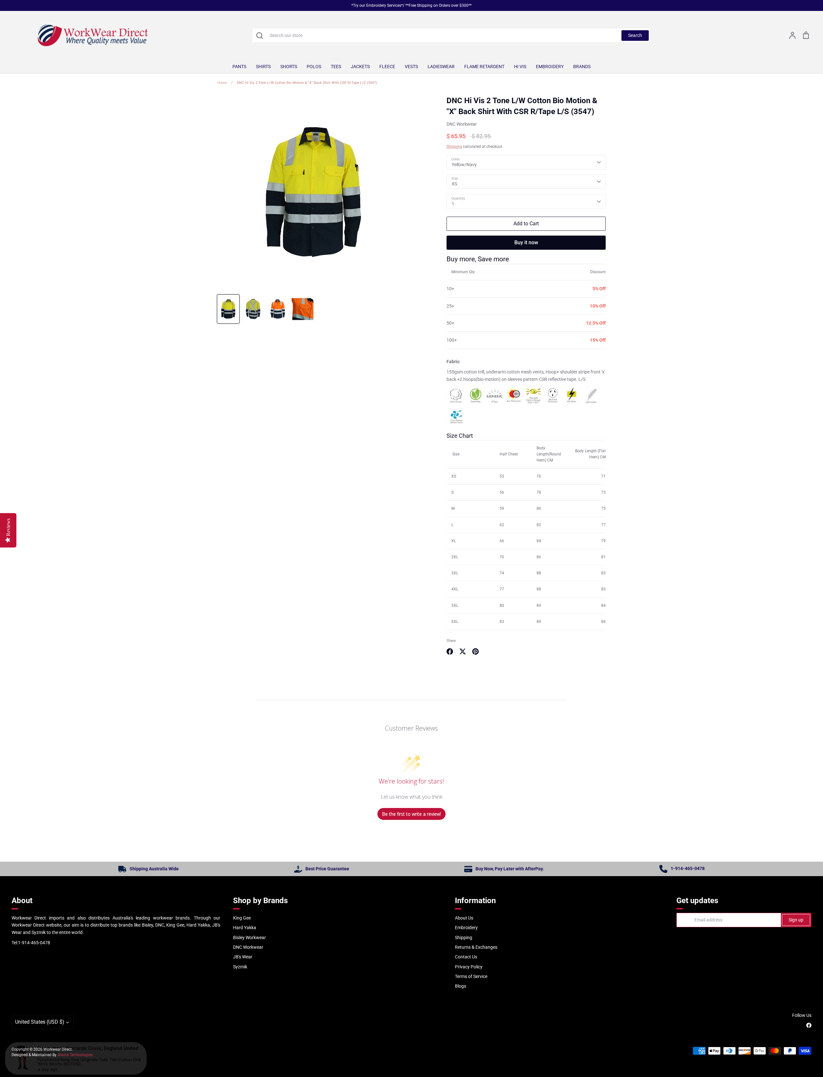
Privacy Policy (469, 966)
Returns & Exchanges (476, 947)
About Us (464, 917)
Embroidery (550, 66)
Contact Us (466, 956)
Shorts (288, 66)
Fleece (387, 66)
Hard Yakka (244, 927)
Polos (314, 66)
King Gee (242, 917)
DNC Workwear (462, 124)
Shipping (454, 146)
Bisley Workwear (249, 937)
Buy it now (526, 242)
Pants (239, 66)
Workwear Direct (57, 1049)
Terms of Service (471, 976)
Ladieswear (441, 66)
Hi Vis (520, 66)
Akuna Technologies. (76, 1055)
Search (635, 35)
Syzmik (240, 966)
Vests (411, 66)
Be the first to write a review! (411, 814)
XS (454, 183)
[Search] (259, 35)
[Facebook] (808, 1025)
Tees (336, 66)
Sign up (796, 919)
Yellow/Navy (464, 164)
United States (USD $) (39, 1022)
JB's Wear (242, 956)
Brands (582, 66)
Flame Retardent (484, 66)
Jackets (360, 66)
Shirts (263, 66)
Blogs (460, 986)
